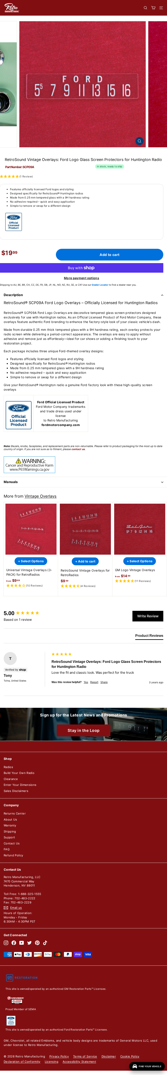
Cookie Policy (129, 1056)
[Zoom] (139, 141)
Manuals (11, 482)
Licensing (51, 1061)
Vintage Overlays (41, 496)
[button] (30, 585)
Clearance (11, 779)
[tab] (149, 636)
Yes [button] (86, 682)
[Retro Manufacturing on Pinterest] (37, 943)
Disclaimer (109, 1056)
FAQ (7, 849)
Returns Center (15, 813)
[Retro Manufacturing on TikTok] (45, 943)
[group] (26, 613)
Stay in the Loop (84, 730)
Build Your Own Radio (19, 773)
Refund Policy (13, 855)
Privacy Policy (59, 1056)
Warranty (10, 825)
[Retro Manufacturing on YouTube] (21, 943)
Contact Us (12, 843)
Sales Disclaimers (16, 791)
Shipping (10, 831)
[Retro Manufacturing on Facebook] (14, 943)
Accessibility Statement (79, 1061)
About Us (10, 819)
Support (9, 837)
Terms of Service (85, 1056)
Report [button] (94, 682)
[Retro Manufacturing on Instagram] (6, 943)
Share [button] (104, 682)
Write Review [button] (148, 616)
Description (13, 295)
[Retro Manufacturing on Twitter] (29, 943)
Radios (8, 767)
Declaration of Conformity (22, 1061)
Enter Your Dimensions (20, 785)
